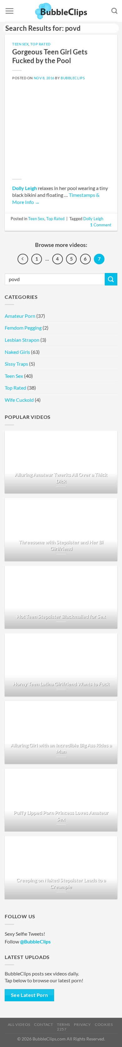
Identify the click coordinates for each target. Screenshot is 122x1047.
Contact (43, 1024)
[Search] (114, 10)
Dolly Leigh (24, 188)
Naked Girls (17, 352)
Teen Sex (20, 44)
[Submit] (111, 279)
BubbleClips (73, 78)
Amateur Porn (20, 316)
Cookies (104, 1024)
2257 (61, 1029)
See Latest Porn (29, 995)
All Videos (19, 1024)
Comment (100, 224)
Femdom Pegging (23, 328)
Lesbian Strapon (22, 340)
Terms (63, 1024)
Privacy (82, 1024)
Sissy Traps (16, 364)
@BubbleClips (35, 941)
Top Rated (40, 44)
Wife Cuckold (19, 400)
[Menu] (9, 11)
